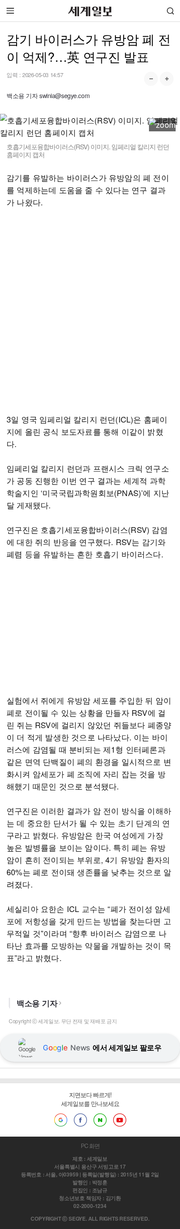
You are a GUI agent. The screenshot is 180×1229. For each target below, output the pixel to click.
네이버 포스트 (100, 1120)
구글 (60, 1120)
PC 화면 (90, 1145)
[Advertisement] (90, 310)
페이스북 (80, 1120)
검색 (170, 10)
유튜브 (119, 1120)
